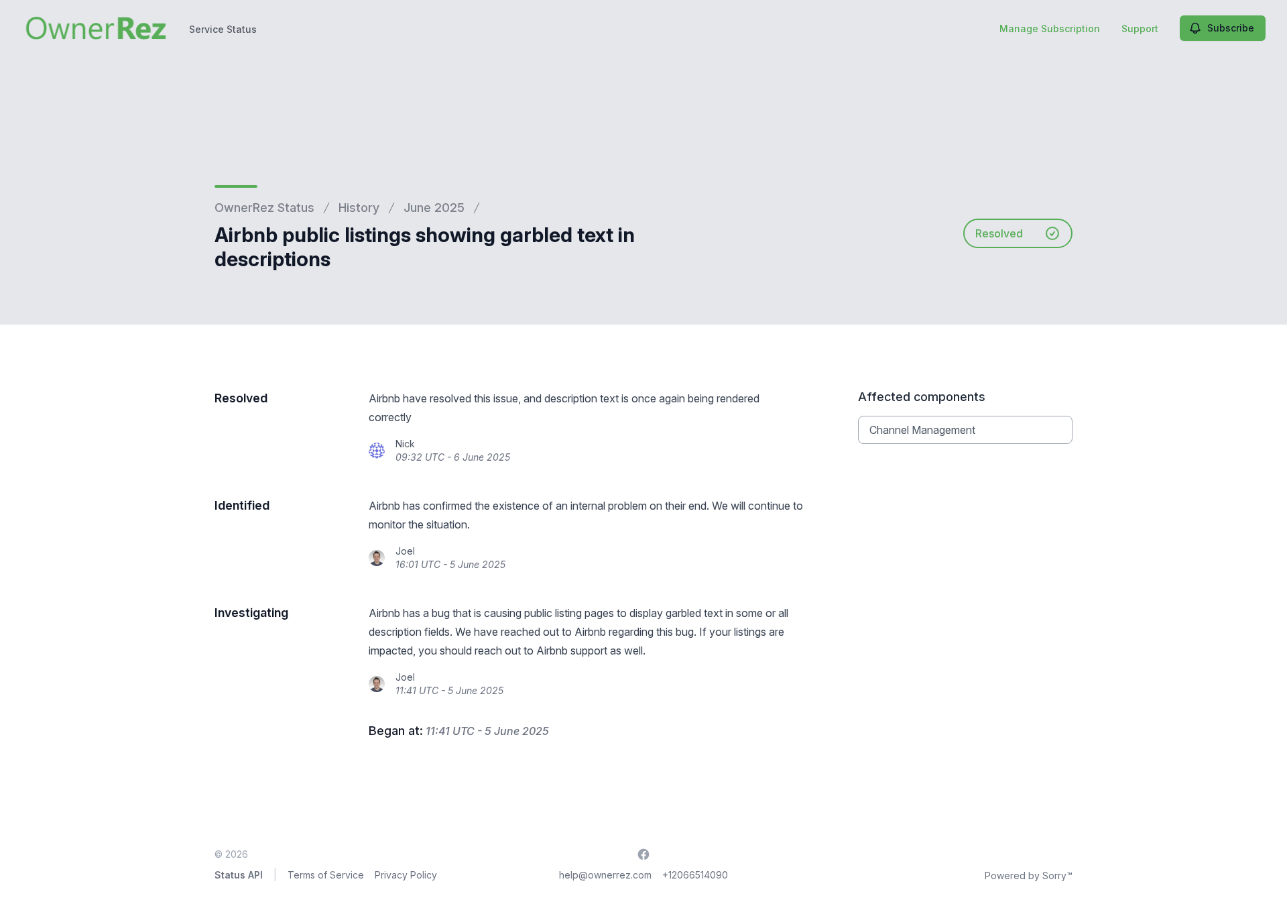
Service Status (223, 29)
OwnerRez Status (264, 208)
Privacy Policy (406, 875)
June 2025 (434, 208)
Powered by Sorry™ (1028, 875)
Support (1139, 28)
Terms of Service (326, 875)
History (359, 208)
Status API (238, 875)
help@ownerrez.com (605, 875)
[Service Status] (95, 28)
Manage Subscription (1049, 28)
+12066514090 (695, 875)
